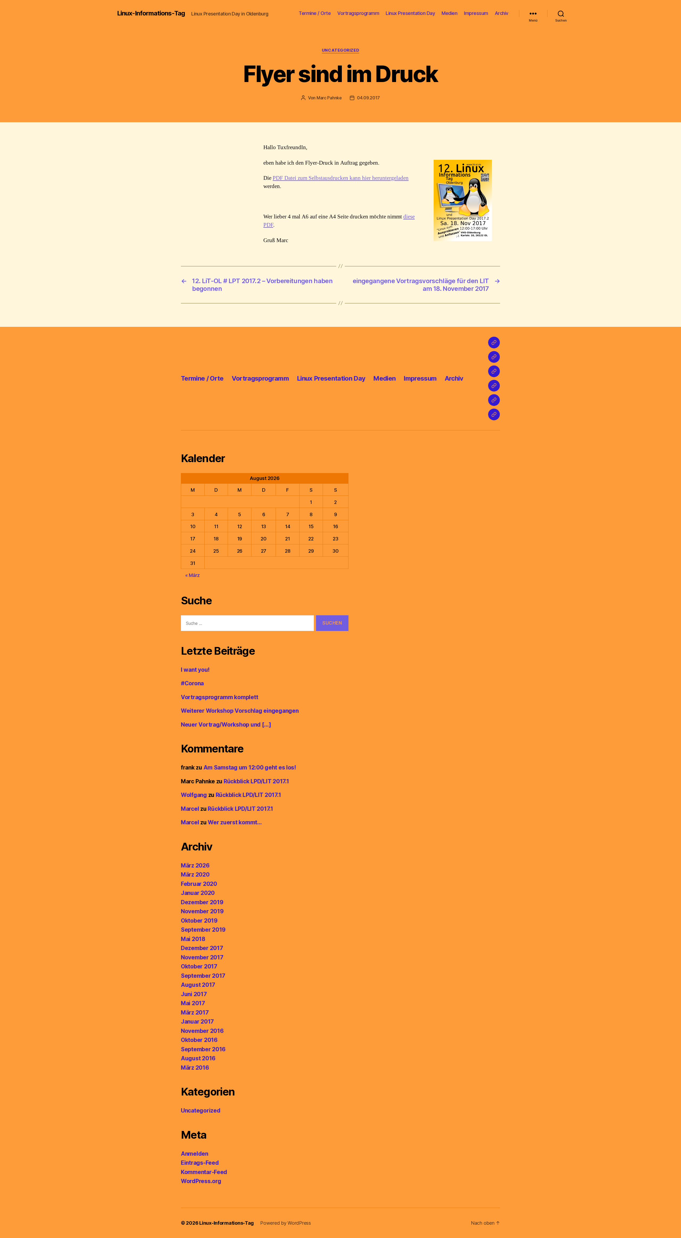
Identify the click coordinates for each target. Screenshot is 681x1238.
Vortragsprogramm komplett (219, 697)
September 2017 (203, 975)
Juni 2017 (194, 994)
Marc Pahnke (329, 97)
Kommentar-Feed (204, 1172)
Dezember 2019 (202, 902)
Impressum (476, 13)
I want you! (195, 669)
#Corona (192, 683)
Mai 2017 (193, 1003)
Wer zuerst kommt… (234, 822)
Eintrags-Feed (200, 1162)
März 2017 (195, 1012)
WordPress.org (201, 1181)
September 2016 (203, 1049)
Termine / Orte (315, 13)
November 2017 (202, 957)
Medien (449, 13)
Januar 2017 (197, 1021)
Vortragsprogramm (358, 13)
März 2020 (195, 874)
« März (192, 575)
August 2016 (198, 1058)
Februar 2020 (199, 884)
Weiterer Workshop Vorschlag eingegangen (239, 710)
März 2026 (195, 865)
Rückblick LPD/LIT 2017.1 (256, 781)
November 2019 (202, 911)
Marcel (190, 808)
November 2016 (202, 1031)
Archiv (501, 13)
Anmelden (194, 1153)
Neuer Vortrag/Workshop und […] (226, 724)
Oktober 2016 (199, 1040)
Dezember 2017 (202, 948)
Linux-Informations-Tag (151, 13)
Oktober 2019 (199, 920)
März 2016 (195, 1067)
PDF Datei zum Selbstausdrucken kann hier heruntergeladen (341, 178)
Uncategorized (340, 50)
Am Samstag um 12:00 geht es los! (250, 767)
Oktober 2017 (199, 966)
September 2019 (203, 929)
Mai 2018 (193, 939)
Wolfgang (194, 795)
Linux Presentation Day (410, 13)
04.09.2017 (368, 97)
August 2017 (198, 985)
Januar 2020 (198, 893)
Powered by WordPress (285, 1223)
